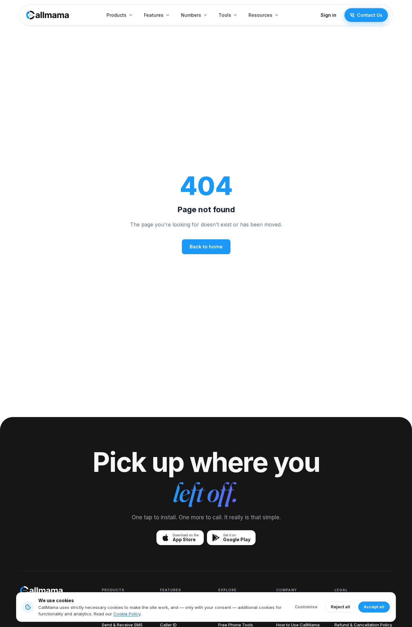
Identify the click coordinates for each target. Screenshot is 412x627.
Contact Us (369, 15)
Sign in (328, 15)
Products (116, 15)
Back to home (206, 247)
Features (154, 15)
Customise (306, 606)
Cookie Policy (126, 613)
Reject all (340, 606)
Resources (260, 15)
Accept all (374, 606)
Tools (225, 15)
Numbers (191, 15)
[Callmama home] (47, 15)
